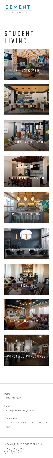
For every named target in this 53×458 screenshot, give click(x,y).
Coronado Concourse (26, 356)
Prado (26, 285)
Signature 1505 (26, 250)
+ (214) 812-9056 (12, 398)
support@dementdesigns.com (19, 410)
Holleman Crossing (26, 178)
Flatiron (26, 106)
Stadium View (26, 321)
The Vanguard (26, 70)
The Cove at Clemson (26, 142)
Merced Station (26, 214)
